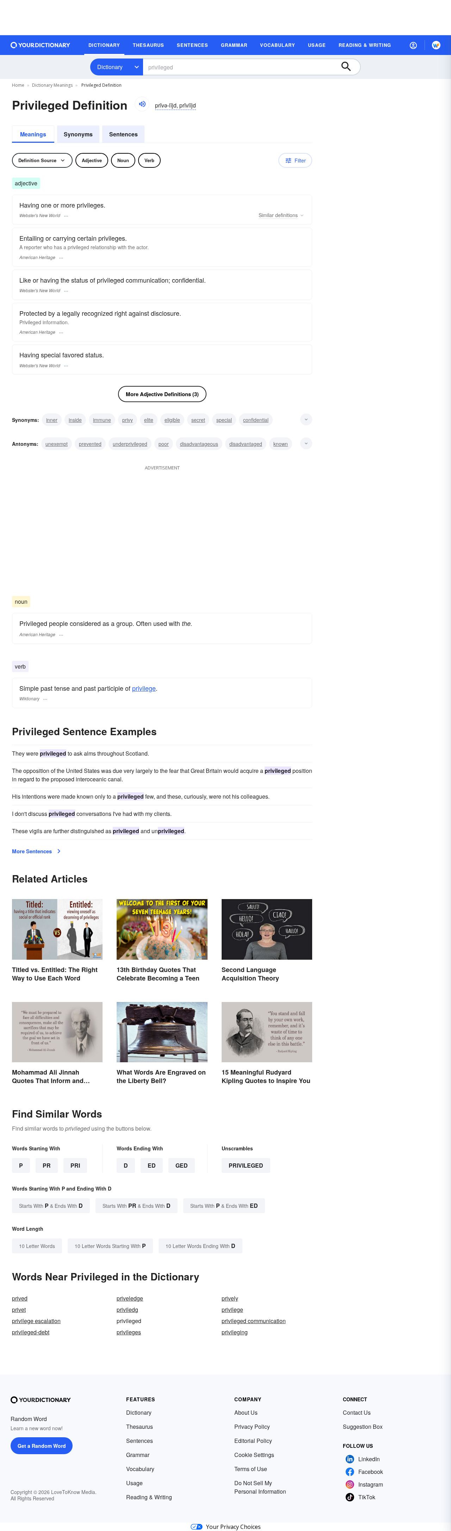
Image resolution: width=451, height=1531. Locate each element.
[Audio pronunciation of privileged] (142, 104)
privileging (235, 1332)
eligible (172, 419)
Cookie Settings (254, 1455)
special (224, 419)
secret (198, 419)
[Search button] (349, 67)
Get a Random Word (42, 1445)
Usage (134, 1483)
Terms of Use (250, 1469)
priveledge (130, 1298)
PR (47, 1165)
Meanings (33, 134)
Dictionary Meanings (52, 85)
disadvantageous (199, 443)
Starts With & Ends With (51, 1205)
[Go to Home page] (40, 45)
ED (152, 1165)
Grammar (137, 1455)
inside (75, 419)
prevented (90, 443)
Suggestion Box (363, 1426)
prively (230, 1298)
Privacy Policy (252, 1426)
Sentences (123, 134)
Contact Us (357, 1412)
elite (148, 419)
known (280, 443)
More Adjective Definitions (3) (162, 394)
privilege (144, 688)
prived (19, 1298)
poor (164, 443)
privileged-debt (30, 1332)
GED (181, 1165)
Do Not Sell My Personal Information (260, 1487)
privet (19, 1309)
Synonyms (78, 134)
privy (127, 419)
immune (102, 419)
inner (51, 419)
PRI (75, 1165)
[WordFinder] (436, 45)
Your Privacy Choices (233, 1527)
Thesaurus (139, 1426)
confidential (255, 419)
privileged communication (254, 1321)
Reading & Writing (149, 1497)
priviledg (127, 1309)
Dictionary (110, 67)
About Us (246, 1412)
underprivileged (130, 443)
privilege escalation (36, 1321)
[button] (413, 45)
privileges (129, 1332)
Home (18, 85)
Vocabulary (140, 1469)
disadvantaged (245, 443)
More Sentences (32, 851)
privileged (246, 1165)
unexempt (56, 443)
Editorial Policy (253, 1441)
